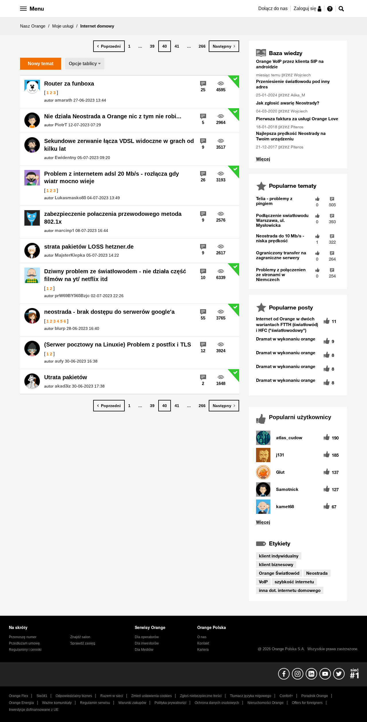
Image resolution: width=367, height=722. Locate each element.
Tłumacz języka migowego (250, 696)
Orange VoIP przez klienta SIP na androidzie (290, 64)
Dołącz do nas (273, 8)
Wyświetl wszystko (263, 159)
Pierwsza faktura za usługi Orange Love (297, 118)
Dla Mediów (144, 650)
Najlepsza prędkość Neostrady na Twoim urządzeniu (291, 136)
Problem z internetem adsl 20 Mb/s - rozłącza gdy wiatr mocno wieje (111, 178)
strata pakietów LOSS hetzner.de (89, 246)
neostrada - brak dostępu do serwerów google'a (109, 312)
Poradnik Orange (314, 696)
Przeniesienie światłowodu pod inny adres (293, 84)
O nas (201, 637)
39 (152, 46)
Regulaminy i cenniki (25, 650)
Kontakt (203, 643)
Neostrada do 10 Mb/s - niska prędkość (280, 238)
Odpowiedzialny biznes (74, 696)
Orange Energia (21, 703)
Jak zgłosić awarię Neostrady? (287, 102)
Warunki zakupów (132, 703)
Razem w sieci (111, 696)
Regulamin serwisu (95, 703)
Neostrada (317, 573)
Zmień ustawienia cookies (151, 696)
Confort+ (286, 696)
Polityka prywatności (170, 703)
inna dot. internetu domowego (290, 590)
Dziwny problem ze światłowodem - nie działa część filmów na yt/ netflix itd (115, 275)
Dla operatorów (147, 637)
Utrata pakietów (65, 377)
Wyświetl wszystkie (298, 522)
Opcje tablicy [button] (83, 63)
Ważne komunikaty (57, 703)
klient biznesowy (276, 564)
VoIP (263, 581)
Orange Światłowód (279, 573)
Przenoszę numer (22, 637)
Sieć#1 (41, 696)
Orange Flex (18, 696)
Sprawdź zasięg (82, 643)
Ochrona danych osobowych (217, 703)
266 (202, 46)
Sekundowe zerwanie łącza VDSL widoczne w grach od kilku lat (119, 145)
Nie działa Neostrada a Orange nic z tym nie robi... (112, 116)
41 (177, 46)
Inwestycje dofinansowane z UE (33, 710)
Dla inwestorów (147, 643)
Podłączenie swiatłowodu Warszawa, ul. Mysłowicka (282, 220)
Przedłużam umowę (24, 643)
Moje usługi (62, 26)
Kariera (203, 650)
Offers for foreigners (307, 703)
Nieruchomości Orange (265, 703)
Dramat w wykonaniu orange (285, 338)
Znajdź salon (80, 637)
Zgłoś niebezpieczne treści (201, 696)
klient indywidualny (278, 555)
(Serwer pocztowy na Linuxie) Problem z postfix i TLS (117, 344)
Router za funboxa (69, 83)
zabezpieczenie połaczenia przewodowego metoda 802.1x (112, 218)
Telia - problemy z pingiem (274, 201)
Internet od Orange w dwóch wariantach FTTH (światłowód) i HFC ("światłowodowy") (287, 324)
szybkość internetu (294, 581)
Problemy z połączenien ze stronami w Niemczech (281, 274)
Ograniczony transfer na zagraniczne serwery (281, 255)
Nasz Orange (32, 26)
